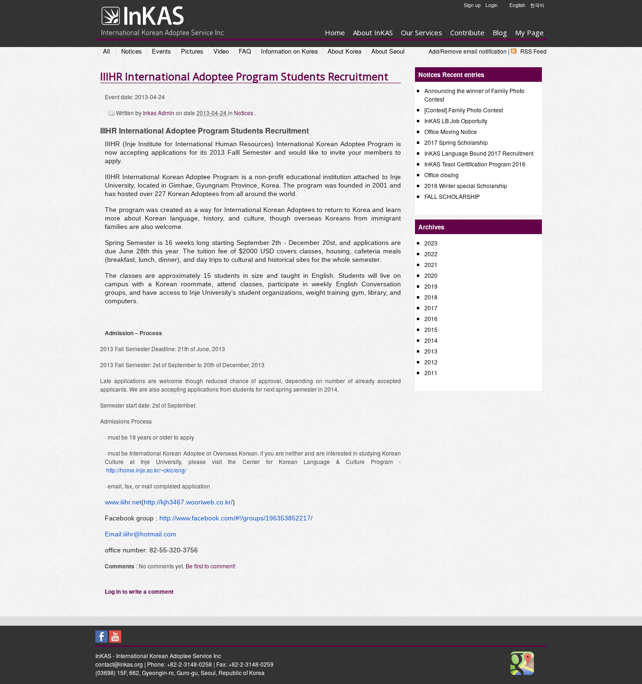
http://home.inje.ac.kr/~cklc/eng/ (146, 470)
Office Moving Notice (450, 131)
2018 (431, 297)
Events (161, 51)
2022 (431, 254)
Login (491, 5)
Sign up (472, 5)
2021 (431, 264)
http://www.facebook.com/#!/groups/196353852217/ (236, 518)
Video (221, 51)
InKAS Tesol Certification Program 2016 (474, 164)
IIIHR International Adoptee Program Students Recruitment (244, 76)
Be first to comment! (210, 566)
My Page (529, 32)
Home (335, 32)
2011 (431, 373)
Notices (131, 51)
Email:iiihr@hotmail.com (140, 534)
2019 (431, 286)
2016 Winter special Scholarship (465, 185)
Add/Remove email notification (468, 51)
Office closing (441, 175)
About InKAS (373, 32)
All (106, 51)
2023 (431, 243)
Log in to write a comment (139, 591)
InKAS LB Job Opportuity (455, 121)
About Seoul (388, 51)
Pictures (192, 51)
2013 (431, 351)
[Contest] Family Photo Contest (463, 110)
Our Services (421, 32)
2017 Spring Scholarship (456, 142)
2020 (431, 275)
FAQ (245, 51)
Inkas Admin (159, 113)
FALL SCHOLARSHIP (452, 196)
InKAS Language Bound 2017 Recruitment (478, 153)
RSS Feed (533, 51)
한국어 (537, 5)
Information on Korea (289, 51)
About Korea (344, 51)
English (517, 5)
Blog (500, 32)
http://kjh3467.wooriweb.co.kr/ (188, 502)
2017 (431, 308)
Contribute (467, 32)
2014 (431, 340)
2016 (431, 318)
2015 (431, 329)
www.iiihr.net (123, 502)
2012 (431, 362)
